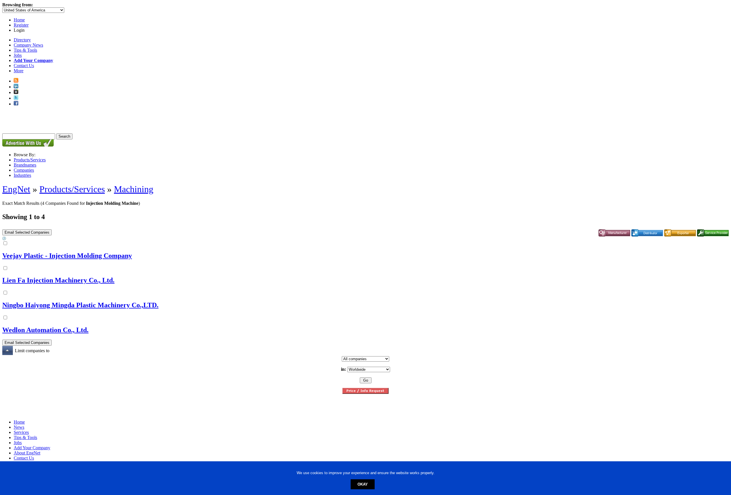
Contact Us (24, 65)
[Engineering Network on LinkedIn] (16, 86)
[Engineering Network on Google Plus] (16, 92)
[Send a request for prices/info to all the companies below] (365, 392)
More (18, 70)
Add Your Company (32, 447)
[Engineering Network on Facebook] (16, 103)
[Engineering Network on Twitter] (16, 98)
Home (19, 19)
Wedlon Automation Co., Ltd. (45, 330)
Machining (133, 189)
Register (21, 25)
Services (21, 432)
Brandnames (25, 165)
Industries (22, 175)
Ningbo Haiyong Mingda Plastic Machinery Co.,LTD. (80, 305)
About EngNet (27, 452)
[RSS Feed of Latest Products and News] (16, 81)
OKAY (363, 484)
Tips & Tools (25, 50)
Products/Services (30, 159)
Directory (22, 39)
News (19, 427)
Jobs (18, 55)
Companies (24, 170)
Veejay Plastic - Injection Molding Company (67, 255)
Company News (28, 45)
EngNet (16, 189)
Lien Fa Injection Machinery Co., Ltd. (58, 280)
